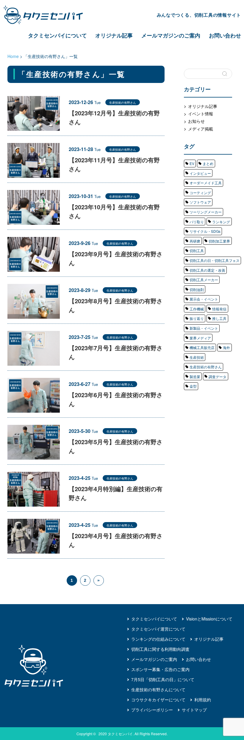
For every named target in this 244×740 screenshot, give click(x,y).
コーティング (200, 192)
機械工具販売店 (202, 347)
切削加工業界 (219, 240)
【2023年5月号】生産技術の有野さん (115, 446)
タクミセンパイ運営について (158, 629)
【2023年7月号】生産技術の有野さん (115, 352)
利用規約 (202, 700)
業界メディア (200, 337)
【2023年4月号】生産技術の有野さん (115, 540)
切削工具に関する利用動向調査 (160, 649)
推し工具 (219, 318)
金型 (193, 386)
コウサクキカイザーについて (158, 700)
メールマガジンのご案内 (170, 35)
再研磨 (195, 240)
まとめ (208, 163)
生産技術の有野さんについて (158, 689)
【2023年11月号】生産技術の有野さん (114, 164)
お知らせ (196, 121)
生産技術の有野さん (206, 366)
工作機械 (197, 308)
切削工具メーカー (204, 279)
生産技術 (197, 357)
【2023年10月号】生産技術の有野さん (114, 211)
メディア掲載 (200, 129)
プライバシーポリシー (152, 710)
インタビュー (200, 173)
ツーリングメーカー (206, 211)
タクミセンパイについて (57, 35)
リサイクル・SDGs (205, 231)
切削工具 (197, 250)
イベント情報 (200, 114)
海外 (226, 347)
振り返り (197, 318)
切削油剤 (197, 289)
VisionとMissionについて (209, 619)
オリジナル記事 (114, 35)
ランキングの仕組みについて (158, 639)
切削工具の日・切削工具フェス (215, 260)
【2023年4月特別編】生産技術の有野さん (115, 493)
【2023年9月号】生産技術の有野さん (115, 258)
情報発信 (219, 308)
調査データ (217, 376)
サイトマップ (194, 710)
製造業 (195, 376)
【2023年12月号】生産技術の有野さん (114, 117)
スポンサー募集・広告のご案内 (160, 669)
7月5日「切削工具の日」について (162, 679)
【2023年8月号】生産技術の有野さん (115, 305)
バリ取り (197, 221)
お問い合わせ (225, 35)
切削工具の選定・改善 (207, 270)
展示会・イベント (204, 298)
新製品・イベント (204, 328)
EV (192, 163)
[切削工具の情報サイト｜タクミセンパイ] (48, 15)
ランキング (221, 221)
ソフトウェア (200, 202)
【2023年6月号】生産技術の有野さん (115, 399)
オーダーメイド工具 (206, 182)
